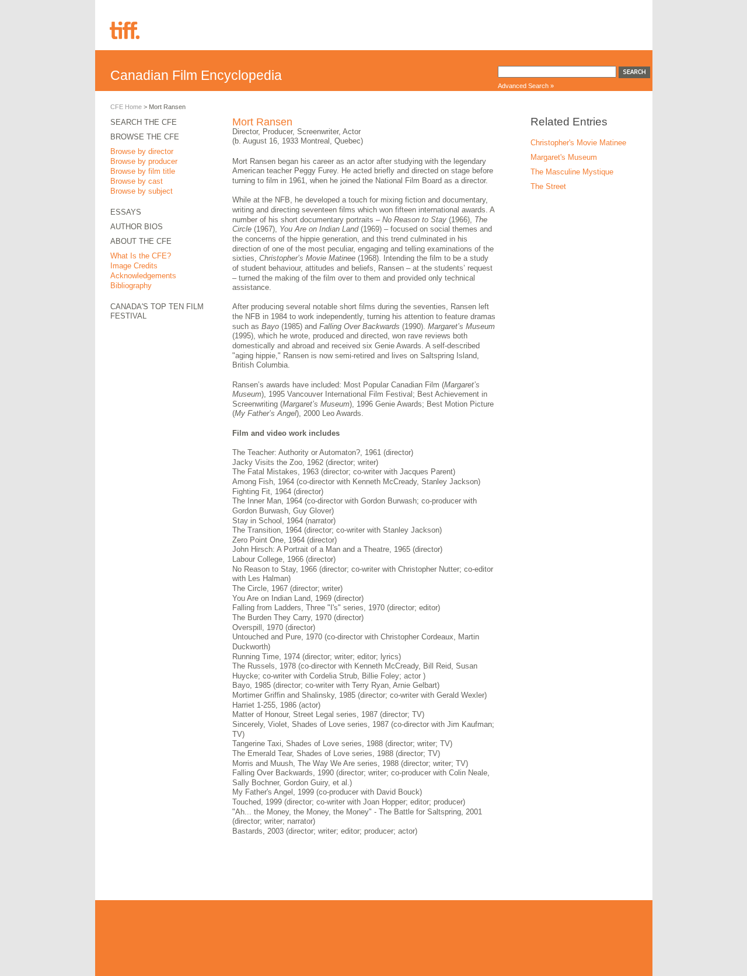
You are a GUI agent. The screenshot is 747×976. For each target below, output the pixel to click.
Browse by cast (136, 181)
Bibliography (131, 285)
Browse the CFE (144, 136)
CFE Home (126, 106)
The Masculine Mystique (571, 171)
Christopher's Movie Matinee (578, 142)
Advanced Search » (526, 85)
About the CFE (141, 241)
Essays (125, 212)
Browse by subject (141, 191)
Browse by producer (143, 161)
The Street (548, 186)
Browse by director (141, 151)
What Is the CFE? (140, 255)
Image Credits (134, 265)
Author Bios (136, 226)
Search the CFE (143, 122)
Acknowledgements (143, 275)
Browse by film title (142, 171)
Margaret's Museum (563, 157)
